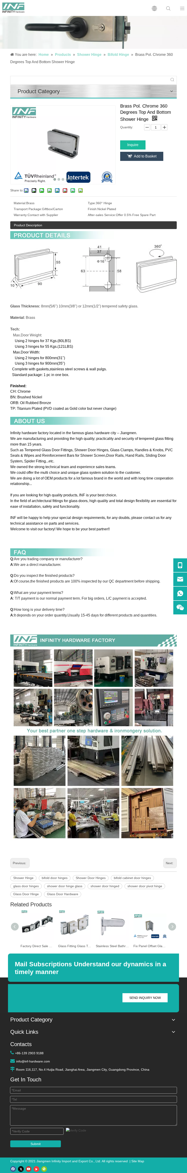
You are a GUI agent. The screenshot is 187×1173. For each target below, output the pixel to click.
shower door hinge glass (64, 886)
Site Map (137, 1161)
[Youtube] (28, 1169)
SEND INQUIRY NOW (145, 998)
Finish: (92, 209)
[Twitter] (21, 1169)
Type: (92, 203)
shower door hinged (105, 886)
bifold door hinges (55, 878)
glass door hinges (26, 886)
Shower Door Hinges (91, 878)
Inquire (132, 145)
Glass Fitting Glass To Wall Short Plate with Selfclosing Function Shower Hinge (74, 946)
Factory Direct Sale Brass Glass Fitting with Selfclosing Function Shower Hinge (37, 946)
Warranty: (21, 215)
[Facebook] (13, 1169)
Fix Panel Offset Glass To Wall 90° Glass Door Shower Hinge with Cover (149, 946)
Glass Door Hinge (26, 894)
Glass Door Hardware (62, 894)
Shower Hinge (23, 878)
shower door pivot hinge (144, 886)
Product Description (28, 225)
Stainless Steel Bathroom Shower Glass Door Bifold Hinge (112, 946)
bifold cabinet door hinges (132, 878)
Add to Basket (145, 156)
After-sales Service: (102, 215)
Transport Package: (28, 209)
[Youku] (36, 1169)
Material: (20, 203)
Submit (36, 1144)
